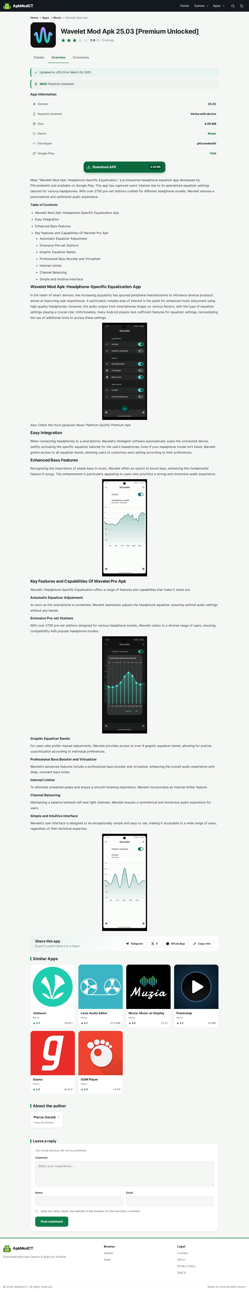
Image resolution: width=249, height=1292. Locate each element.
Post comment (52, 1221)
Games (199, 6)
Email (129, 1192)
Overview (58, 57)
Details (39, 57)
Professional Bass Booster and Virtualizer (70, 259)
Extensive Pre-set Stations (59, 245)
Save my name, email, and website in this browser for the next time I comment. (91, 1211)
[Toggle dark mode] (242, 6)
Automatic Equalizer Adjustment (63, 238)
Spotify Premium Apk (115, 425)
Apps (217, 6)
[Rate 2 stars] (68, 40)
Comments (81, 57)
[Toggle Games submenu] (207, 6)
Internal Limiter (51, 265)
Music (57, 17)
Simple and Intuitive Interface (61, 279)
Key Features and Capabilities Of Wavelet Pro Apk (71, 233)
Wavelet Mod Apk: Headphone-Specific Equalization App (77, 213)
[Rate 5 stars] (85, 40)
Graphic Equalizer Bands (58, 252)
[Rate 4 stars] (80, 40)
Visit (213, 153)
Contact (182, 1253)
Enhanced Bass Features (53, 226)
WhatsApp (178, 943)
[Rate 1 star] (63, 40)
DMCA (181, 1273)
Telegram (137, 943)
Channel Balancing (53, 272)
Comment (41, 1157)
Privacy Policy (186, 1266)
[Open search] (233, 6)
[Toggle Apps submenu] (223, 6)
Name (39, 1192)
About (181, 1259)
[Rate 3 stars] (74, 40)
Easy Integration (47, 219)
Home (184, 6)
